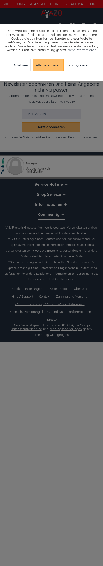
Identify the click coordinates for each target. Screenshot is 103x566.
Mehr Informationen (82, 50)
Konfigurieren (79, 65)
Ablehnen (21, 65)
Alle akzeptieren (48, 65)
